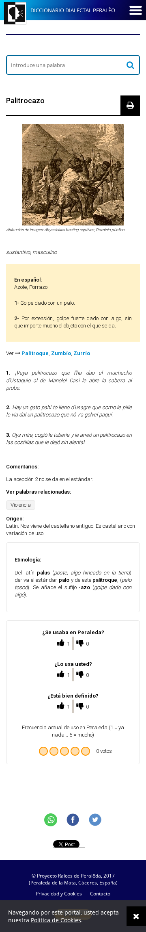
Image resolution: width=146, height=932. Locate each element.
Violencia (21, 505)
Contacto (100, 893)
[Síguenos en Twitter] (95, 819)
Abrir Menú (135, 10)
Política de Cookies (56, 920)
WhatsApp (50, 819)
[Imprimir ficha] (130, 105)
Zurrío (81, 353)
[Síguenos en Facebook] (73, 819)
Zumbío (61, 353)
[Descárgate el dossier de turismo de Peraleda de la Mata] (73, 44)
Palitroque (35, 353)
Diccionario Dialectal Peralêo (72, 10)
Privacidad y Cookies (59, 893)
